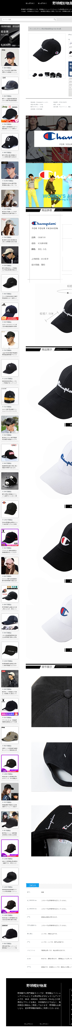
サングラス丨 (30, 3)
